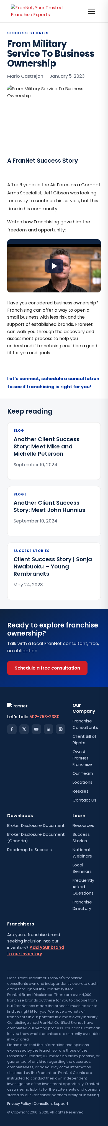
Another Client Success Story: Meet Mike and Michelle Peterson (46, 446)
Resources (83, 825)
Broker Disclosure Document (36, 825)
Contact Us (84, 800)
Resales (81, 791)
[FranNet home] (41, 11)
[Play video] (54, 266)
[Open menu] (91, 11)
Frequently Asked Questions (83, 886)
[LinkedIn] (48, 729)
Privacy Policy (19, 1103)
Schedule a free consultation (47, 668)
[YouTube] (36, 729)
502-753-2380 (44, 717)
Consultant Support (51, 1103)
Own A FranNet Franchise (82, 758)
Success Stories (28, 33)
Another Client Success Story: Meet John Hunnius (49, 506)
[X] (24, 729)
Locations (82, 782)
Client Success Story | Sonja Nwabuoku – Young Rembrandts (53, 566)
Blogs (20, 494)
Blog (19, 430)
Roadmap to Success (29, 850)
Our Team (83, 773)
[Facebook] (12, 729)
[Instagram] (60, 729)
